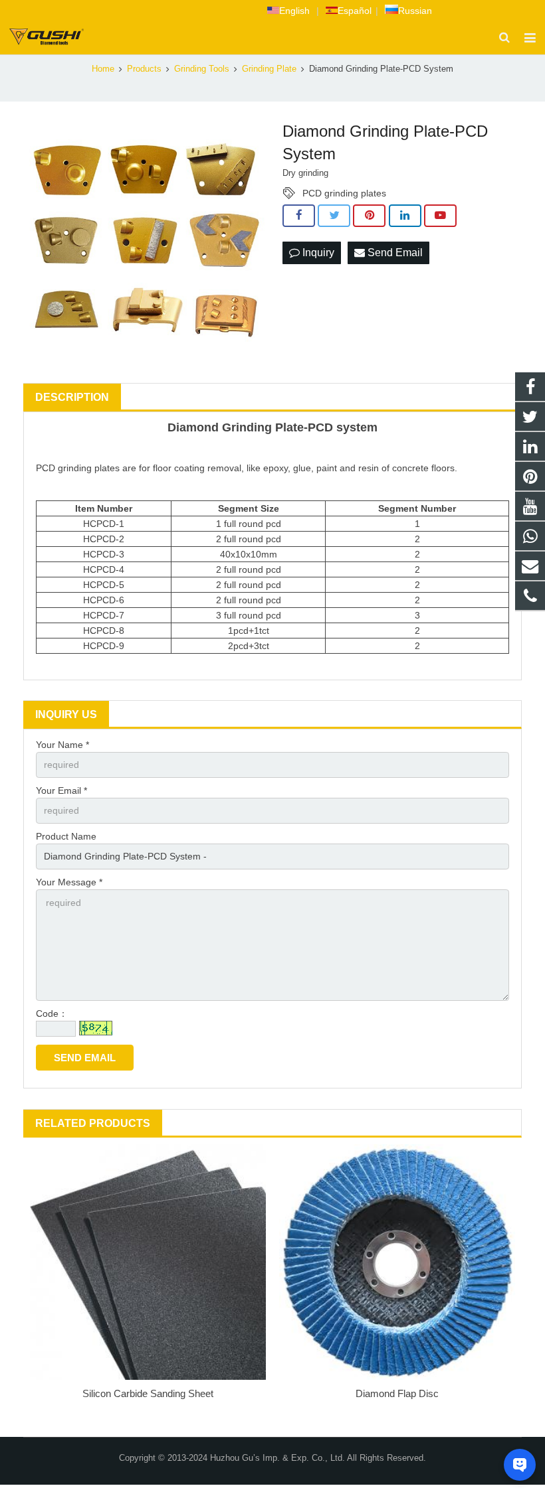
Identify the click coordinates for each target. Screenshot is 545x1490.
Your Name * (62, 744)
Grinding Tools (201, 69)
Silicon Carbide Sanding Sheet (147, 1393)
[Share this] (298, 215)
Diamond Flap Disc (397, 1393)
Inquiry (317, 252)
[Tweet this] (334, 215)
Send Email (394, 252)
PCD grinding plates (344, 193)
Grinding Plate (269, 69)
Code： (52, 1013)
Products (144, 69)
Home (103, 69)
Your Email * (61, 790)
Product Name (66, 836)
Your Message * (69, 882)
